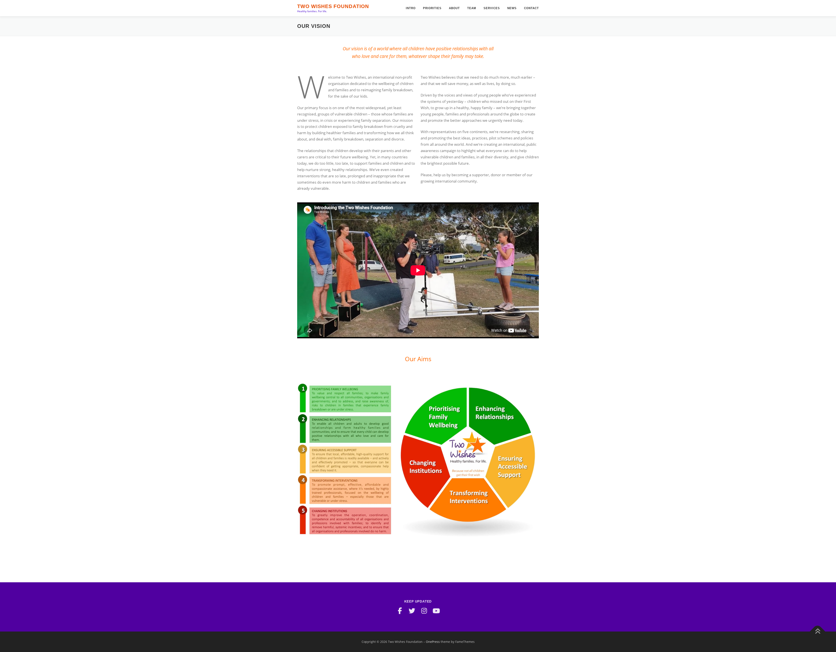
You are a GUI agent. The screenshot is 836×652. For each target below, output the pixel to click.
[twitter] (412, 611)
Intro (411, 8)
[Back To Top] (817, 631)
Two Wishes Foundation (333, 6)
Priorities (432, 8)
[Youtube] (436, 611)
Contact (531, 8)
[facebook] (399, 611)
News (512, 8)
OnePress (433, 642)
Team (471, 8)
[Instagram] (424, 611)
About (454, 8)
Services (492, 8)
